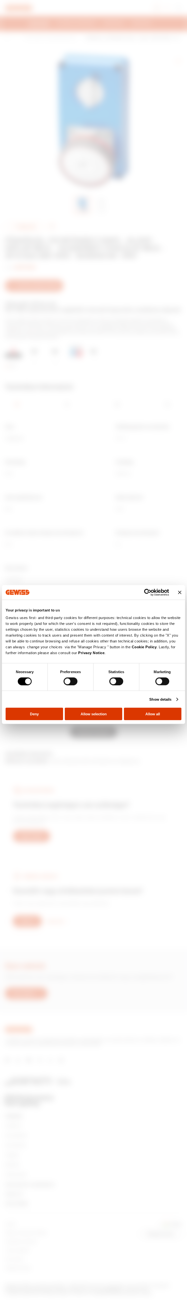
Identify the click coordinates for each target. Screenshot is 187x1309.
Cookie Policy (144, 647)
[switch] (70, 681)
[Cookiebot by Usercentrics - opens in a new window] (147, 592)
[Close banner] (179, 592)
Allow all (152, 714)
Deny (34, 714)
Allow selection (94, 714)
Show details (160, 699)
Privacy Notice (91, 653)
